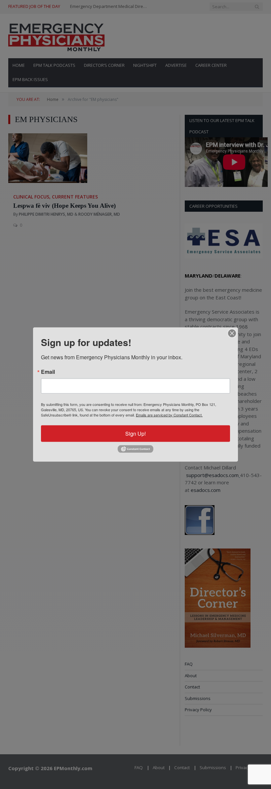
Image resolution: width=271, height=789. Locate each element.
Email (48, 371)
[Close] (232, 333)
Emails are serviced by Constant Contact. (169, 414)
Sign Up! (135, 433)
